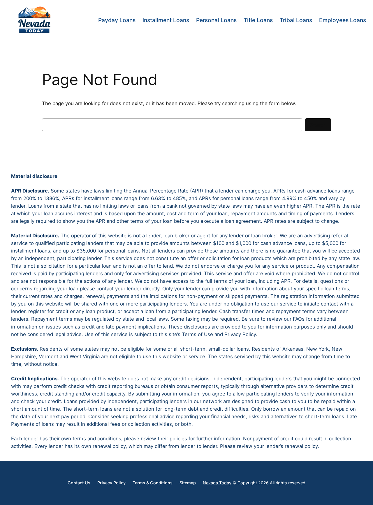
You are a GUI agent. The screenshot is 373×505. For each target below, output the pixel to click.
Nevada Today (217, 482)
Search (318, 125)
